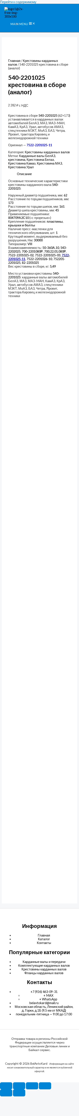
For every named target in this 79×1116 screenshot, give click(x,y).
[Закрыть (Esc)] (45, 1085)
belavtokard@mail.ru (44, 1003)
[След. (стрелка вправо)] (19, 1092)
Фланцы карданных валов (43, 973)
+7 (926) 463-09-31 (44, 992)
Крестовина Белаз (40, 159)
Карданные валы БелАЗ (37, 156)
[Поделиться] (32, 1085)
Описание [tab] (24, 174)
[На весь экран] (19, 1085)
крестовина (16, 159)
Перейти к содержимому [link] (18, 2)
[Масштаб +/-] (6, 1085)
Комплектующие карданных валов (44, 965)
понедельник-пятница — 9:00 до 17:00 (44, 1014)
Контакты (44, 943)
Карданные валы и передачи (44, 962)
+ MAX (48, 995)
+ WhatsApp (48, 999)
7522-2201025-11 (39, 145)
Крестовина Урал (21, 167)
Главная (14, 61)
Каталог (44, 939)
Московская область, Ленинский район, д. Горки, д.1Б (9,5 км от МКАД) (44, 1008)
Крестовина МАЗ (49, 163)
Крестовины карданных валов (47, 152)
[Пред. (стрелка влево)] (6, 1092)
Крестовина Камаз (22, 163)
